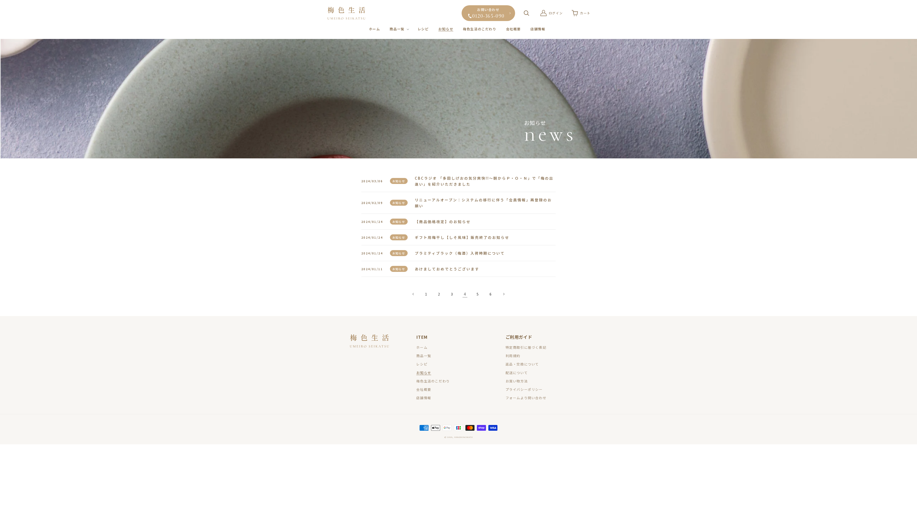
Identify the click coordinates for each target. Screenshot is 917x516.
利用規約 (513, 355)
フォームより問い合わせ (526, 397)
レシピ (421, 364)
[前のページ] (413, 294)
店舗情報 (423, 397)
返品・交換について (522, 364)
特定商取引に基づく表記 (526, 347)
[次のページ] (503, 294)
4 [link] (465, 294)
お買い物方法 (517, 381)
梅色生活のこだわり (433, 381)
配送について (517, 372)
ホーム (421, 347)
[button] (399, 29)
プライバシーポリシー (524, 389)
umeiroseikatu (463, 437)
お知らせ (423, 372)
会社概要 (423, 389)
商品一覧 (423, 355)
